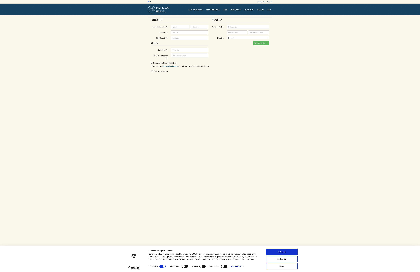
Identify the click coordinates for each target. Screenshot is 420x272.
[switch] (185, 266)
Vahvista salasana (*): (160, 56)
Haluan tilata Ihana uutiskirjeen (164, 63)
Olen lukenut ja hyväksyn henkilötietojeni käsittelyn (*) (181, 66)
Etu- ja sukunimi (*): (160, 27)
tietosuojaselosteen (170, 66)
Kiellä (282, 266)
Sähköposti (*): (162, 38)
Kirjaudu (269, 2)
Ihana (226, 9)
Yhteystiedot (249, 9)
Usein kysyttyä (236, 9)
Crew (269, 9)
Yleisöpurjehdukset (196, 9)
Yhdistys (260, 9)
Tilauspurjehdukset (213, 9)
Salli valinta (281, 259)
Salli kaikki (282, 252)
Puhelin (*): (163, 32)
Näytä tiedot (236, 266)
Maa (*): (220, 38)
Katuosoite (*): (218, 27)
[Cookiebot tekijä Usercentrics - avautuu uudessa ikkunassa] (134, 267)
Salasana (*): (163, 50)
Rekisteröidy (261, 2)
